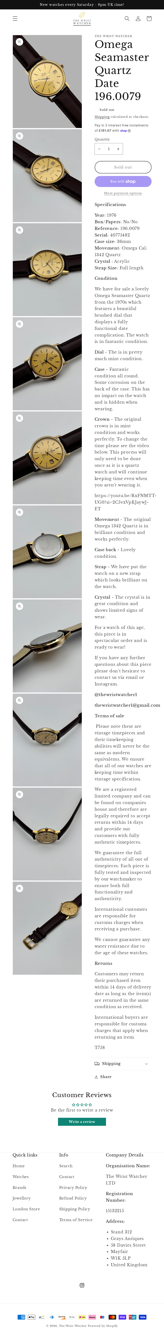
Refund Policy (73, 1198)
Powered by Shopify (103, 1325)
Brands (20, 1187)
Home (19, 1166)
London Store (26, 1209)
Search (66, 1166)
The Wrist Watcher (73, 1325)
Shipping (102, 117)
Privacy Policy (73, 1187)
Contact (20, 1220)
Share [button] (106, 1077)
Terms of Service (76, 1220)
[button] (15, 18)
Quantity (102, 139)
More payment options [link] (123, 193)
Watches (21, 1177)
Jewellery (22, 1198)
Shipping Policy (74, 1209)
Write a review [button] (82, 1122)
